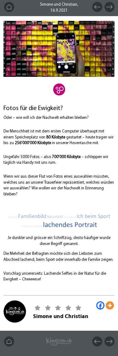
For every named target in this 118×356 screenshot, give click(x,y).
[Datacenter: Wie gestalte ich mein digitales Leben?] (59, 94)
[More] (110, 305)
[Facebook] (100, 305)
